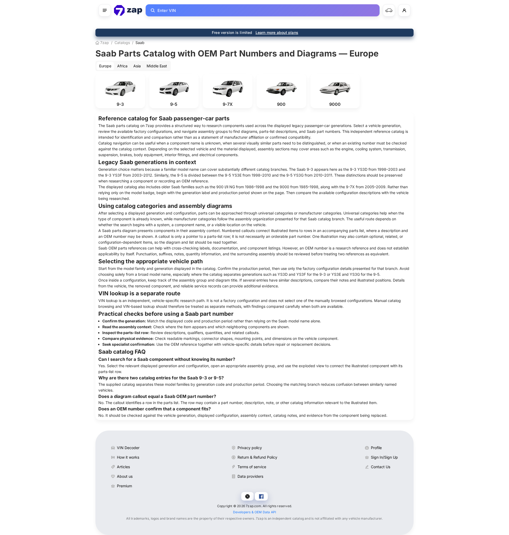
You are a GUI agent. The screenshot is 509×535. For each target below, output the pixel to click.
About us (125, 476)
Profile (376, 447)
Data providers (250, 476)
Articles (123, 466)
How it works (128, 457)
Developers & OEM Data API (254, 512)
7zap (104, 42)
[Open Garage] (389, 10)
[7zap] (128, 10)
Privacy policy (250, 447)
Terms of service (252, 466)
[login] (404, 10)
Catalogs (122, 42)
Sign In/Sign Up (384, 457)
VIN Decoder (128, 447)
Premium (124, 486)
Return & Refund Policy (257, 457)
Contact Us (380, 466)
